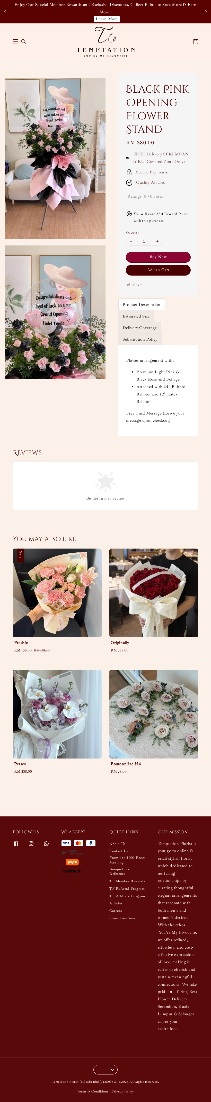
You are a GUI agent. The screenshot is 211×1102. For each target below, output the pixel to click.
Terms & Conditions (93, 1091)
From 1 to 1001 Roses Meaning (127, 860)
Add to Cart (158, 269)
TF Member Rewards (127, 881)
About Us (117, 844)
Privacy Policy (122, 1091)
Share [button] (138, 285)
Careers (115, 911)
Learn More (107, 19)
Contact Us (118, 851)
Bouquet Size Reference (120, 871)
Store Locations (122, 918)
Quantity (132, 233)
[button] (15, 41)
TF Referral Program (127, 888)
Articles (115, 903)
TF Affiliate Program (127, 896)
